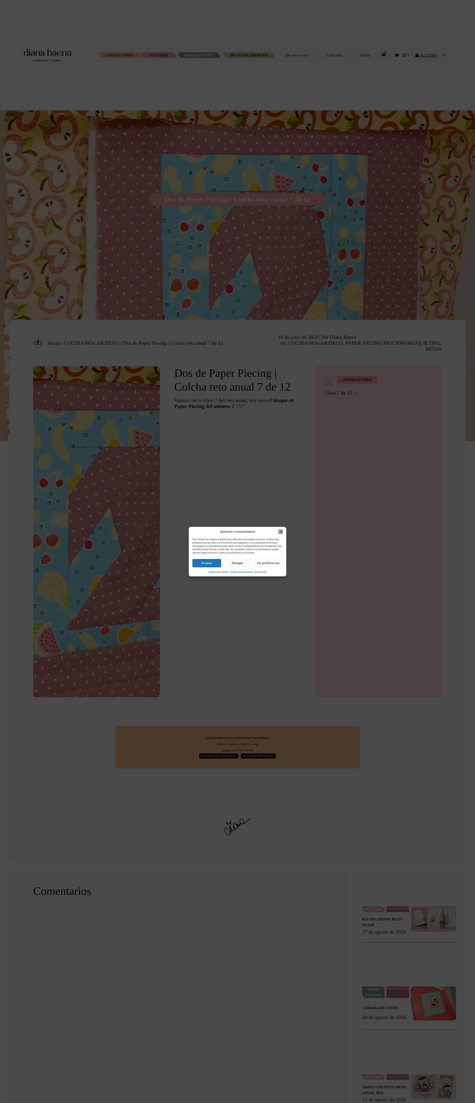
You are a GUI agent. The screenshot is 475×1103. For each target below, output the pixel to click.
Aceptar (206, 563)
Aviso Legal (260, 571)
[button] (281, 532)
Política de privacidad (241, 571)
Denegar (237, 563)
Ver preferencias (268, 563)
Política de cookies (218, 571)
